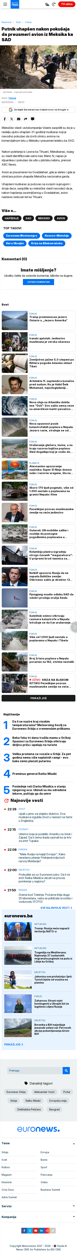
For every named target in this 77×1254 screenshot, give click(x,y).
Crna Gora (8, 1189)
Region (23, 890)
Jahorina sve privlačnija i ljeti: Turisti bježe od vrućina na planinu (53, 979)
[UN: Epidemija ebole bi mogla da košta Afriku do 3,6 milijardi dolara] (74, 627)
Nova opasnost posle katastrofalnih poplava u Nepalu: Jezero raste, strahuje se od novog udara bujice (51, 427)
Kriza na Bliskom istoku (46, 243)
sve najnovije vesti (54, 907)
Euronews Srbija (16, 1091)
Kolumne (7, 1182)
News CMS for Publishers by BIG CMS (38, 1249)
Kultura (6, 1167)
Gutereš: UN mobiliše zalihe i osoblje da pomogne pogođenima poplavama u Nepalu (48, 534)
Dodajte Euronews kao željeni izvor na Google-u (41, 109)
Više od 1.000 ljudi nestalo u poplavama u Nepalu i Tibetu (48, 638)
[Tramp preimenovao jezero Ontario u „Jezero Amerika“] (15, 320)
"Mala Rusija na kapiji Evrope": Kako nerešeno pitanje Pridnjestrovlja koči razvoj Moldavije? (42, 858)
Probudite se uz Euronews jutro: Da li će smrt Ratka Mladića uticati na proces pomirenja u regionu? (44, 878)
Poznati (23, 829)
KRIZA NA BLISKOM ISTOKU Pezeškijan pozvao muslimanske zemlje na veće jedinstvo (49, 683)
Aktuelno (40, 924)
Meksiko (44, 218)
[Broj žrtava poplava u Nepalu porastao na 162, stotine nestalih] (15, 662)
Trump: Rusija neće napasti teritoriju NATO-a (51, 930)
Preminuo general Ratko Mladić (34, 774)
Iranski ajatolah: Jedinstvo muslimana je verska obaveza (49, 340)
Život (22, 809)
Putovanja (46, 1174)
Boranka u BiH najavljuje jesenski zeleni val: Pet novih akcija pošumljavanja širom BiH (52, 1029)
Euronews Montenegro (21, 235)
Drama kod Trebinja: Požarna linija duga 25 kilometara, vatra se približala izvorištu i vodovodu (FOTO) (45, 898)
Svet (18, 22)
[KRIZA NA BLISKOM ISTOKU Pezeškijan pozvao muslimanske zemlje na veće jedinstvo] (15, 683)
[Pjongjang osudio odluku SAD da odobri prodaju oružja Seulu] (15, 598)
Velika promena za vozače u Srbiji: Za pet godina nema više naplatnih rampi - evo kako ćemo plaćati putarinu (41, 757)
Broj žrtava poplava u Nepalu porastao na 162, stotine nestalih (51, 660)
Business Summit (50, 1189)
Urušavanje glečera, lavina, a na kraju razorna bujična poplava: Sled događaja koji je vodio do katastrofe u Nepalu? (51, 448)
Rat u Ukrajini (15, 243)
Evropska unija (58, 1100)
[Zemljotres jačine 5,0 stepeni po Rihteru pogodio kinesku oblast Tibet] (15, 363)
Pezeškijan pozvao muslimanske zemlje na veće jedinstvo (51, 510)
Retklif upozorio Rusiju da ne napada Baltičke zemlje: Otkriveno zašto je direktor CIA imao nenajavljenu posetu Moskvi (50, 576)
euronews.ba (18, 915)
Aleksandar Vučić (44, 1091)
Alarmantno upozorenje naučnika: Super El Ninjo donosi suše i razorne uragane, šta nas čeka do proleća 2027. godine (50, 470)
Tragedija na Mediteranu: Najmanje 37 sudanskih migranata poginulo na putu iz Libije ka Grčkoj (53, 957)
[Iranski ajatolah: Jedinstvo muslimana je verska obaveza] (15, 341)
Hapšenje (12, 218)
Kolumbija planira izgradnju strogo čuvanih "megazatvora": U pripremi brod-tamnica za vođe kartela (51, 555)
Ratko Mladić (33, 1100)
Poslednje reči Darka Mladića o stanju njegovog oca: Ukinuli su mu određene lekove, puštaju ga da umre (39, 790)
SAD (28, 218)
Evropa (23, 849)
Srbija (13, 1100)
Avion (61, 218)
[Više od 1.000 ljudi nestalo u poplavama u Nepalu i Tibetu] (15, 640)
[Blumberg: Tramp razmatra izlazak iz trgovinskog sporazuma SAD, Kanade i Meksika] (3, 627)
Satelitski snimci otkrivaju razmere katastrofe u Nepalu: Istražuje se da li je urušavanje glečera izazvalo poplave (50, 619)
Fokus (28, 22)
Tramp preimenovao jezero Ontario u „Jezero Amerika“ (48, 318)
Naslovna (6, 22)
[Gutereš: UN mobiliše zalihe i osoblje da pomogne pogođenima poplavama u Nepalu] (15, 534)
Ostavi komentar (38, 282)
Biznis (44, 1159)
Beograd (54, 1109)
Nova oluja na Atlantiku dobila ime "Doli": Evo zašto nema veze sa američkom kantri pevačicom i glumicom (51, 406)
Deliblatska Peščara (29, 1109)
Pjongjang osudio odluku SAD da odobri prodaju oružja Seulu (51, 596)
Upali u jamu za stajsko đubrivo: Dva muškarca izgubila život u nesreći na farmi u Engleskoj (45, 817)
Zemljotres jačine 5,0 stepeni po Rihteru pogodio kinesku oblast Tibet (51, 363)
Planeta (34, 463)
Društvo (24, 869)
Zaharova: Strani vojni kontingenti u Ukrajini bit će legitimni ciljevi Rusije (51, 1003)
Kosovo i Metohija (57, 235)
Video (44, 1182)
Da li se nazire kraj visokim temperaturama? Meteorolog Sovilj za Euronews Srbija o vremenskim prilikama (41, 725)
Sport (44, 1167)
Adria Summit (9, 1197)
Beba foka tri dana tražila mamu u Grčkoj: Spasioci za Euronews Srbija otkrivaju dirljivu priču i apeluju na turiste (41, 741)
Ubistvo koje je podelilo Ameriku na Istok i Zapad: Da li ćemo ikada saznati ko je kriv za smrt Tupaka (45, 837)
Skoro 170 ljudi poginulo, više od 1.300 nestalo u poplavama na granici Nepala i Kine (51, 491)
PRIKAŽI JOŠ (12, 1044)
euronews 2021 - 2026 (37, 1245)
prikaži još (38, 698)
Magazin (7, 1174)
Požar (66, 1091)
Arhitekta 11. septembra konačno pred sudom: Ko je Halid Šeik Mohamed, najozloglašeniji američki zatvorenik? (51, 384)
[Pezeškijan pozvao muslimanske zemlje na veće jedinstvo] (15, 512)
